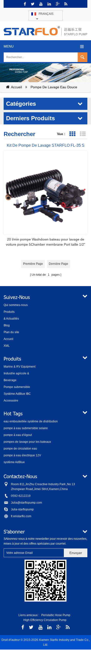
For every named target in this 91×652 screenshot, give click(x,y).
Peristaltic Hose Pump (55, 615)
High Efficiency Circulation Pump (44, 620)
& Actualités (11, 318)
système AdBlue (14, 462)
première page (33, 264)
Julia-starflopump (22, 509)
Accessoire (11, 400)
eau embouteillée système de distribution (31, 421)
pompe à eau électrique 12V (22, 455)
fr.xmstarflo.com (21, 516)
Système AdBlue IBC (17, 393)
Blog (7, 325)
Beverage (10, 380)
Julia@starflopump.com (26, 502)
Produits (9, 312)
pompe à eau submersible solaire (26, 428)
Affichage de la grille (72, 134)
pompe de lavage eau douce (54, 87)
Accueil (16, 87)
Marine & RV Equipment (19, 366)
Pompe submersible (17, 387)
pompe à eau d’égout (18, 435)
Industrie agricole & (16, 373)
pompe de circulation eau (20, 448)
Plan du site (11, 332)
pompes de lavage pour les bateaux (27, 441)
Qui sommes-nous (16, 305)
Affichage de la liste (82, 134)
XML (7, 345)
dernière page (58, 264)
